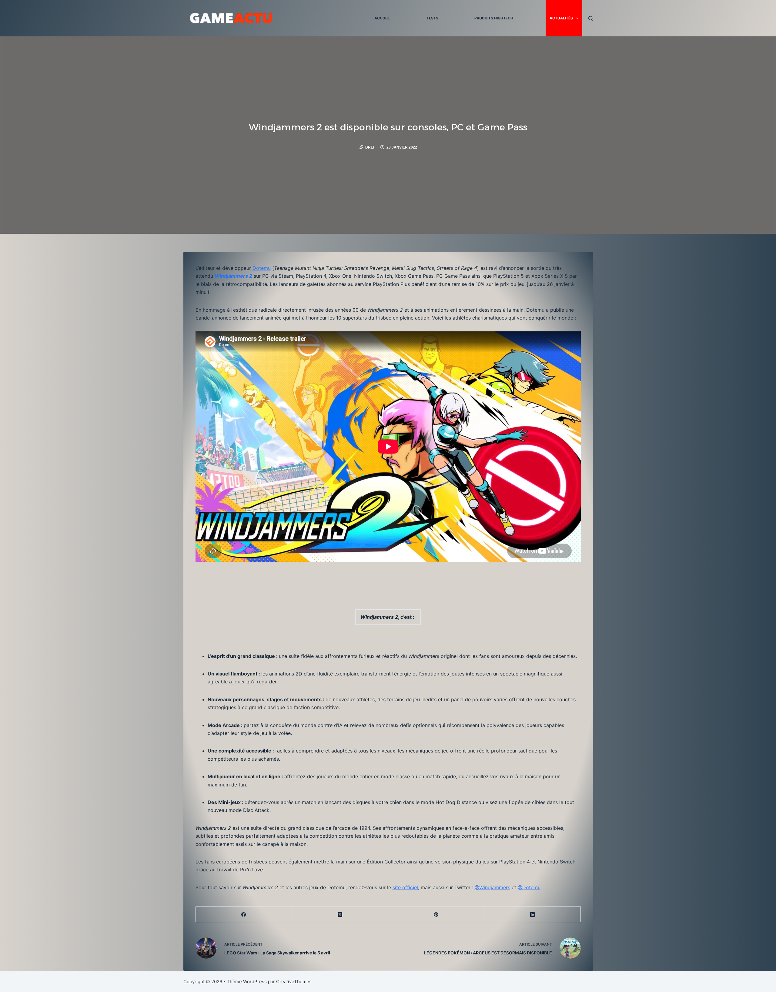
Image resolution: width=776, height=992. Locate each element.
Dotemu (262, 268)
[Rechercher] (590, 18)
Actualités (561, 18)
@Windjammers (492, 887)
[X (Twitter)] (340, 914)
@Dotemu (529, 887)
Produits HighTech (493, 18)
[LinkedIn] (532, 914)
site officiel (405, 887)
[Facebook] (244, 914)
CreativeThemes (294, 981)
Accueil (382, 18)
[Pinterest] (436, 914)
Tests (432, 18)
